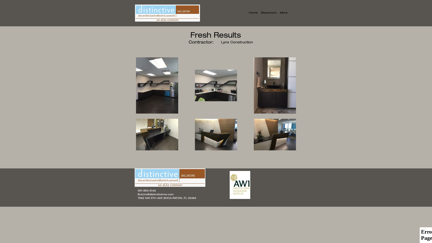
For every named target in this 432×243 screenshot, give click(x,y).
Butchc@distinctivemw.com (156, 194)
